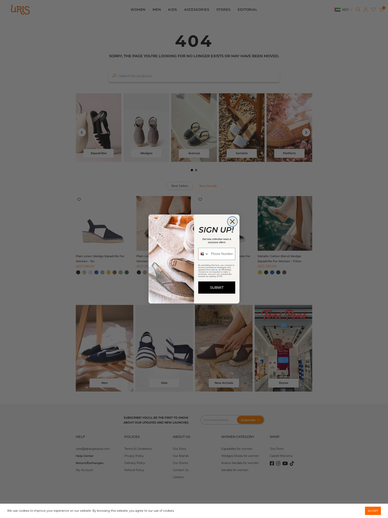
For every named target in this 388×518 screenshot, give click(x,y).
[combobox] (203, 254)
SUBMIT (217, 288)
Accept (373, 510)
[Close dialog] (232, 222)
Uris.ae (214, 270)
